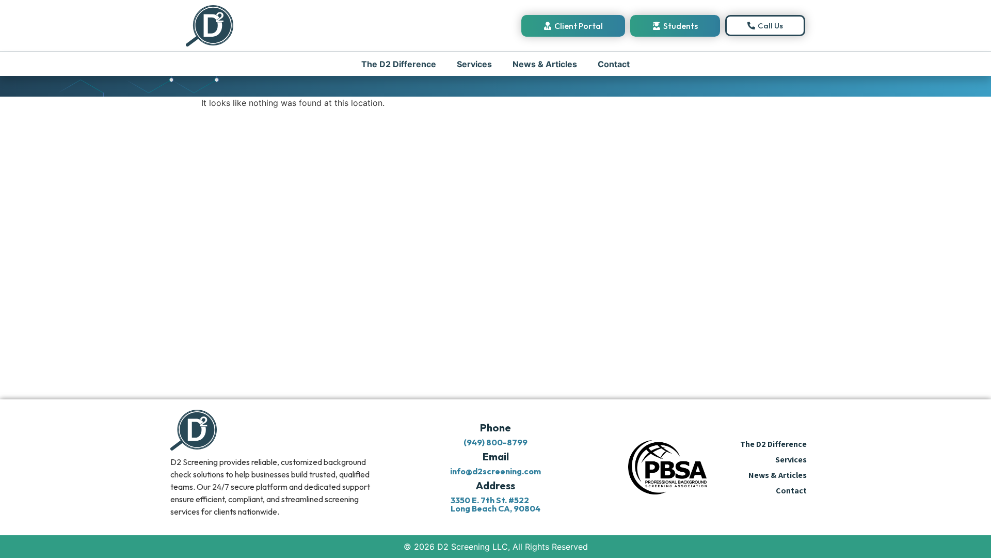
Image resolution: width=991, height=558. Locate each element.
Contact (614, 64)
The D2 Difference (398, 64)
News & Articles (545, 64)
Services (474, 64)
